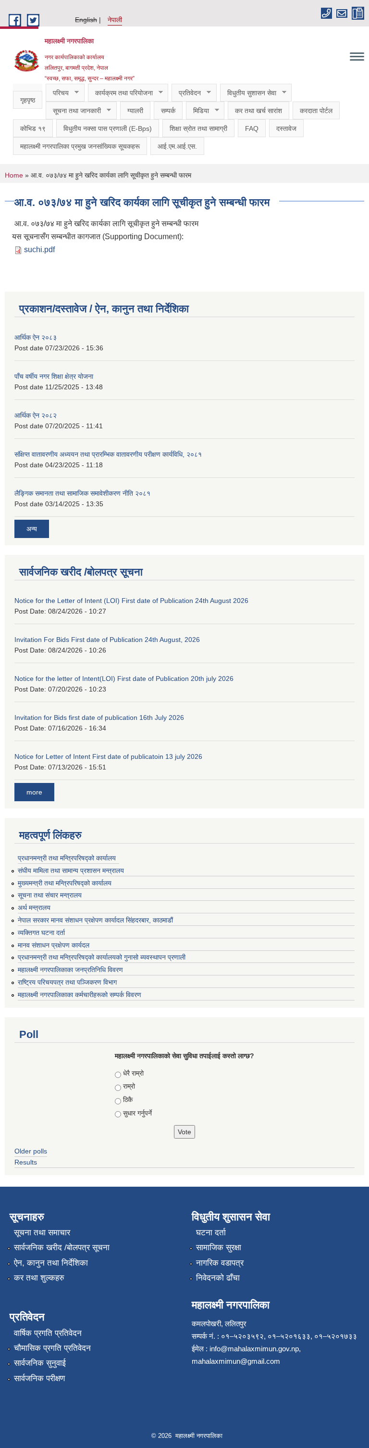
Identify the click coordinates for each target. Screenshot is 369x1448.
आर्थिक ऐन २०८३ (35, 337)
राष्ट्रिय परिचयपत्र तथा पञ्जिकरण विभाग (67, 982)
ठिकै (128, 1099)
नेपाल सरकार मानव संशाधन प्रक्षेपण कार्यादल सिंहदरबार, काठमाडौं (100, 920)
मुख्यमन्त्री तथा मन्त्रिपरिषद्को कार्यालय (64, 883)
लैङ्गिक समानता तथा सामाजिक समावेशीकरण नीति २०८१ (82, 493)
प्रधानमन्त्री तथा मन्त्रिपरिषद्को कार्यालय (67, 858)
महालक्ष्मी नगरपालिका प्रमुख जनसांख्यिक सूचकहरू (80, 146)
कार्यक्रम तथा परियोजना (120, 93)
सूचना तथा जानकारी (73, 111)
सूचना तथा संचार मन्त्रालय (50, 895)
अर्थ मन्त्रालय (34, 907)
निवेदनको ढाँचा (218, 1277)
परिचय (57, 93)
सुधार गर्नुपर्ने (137, 1113)
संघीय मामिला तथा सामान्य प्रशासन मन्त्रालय (71, 870)
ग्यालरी (135, 111)
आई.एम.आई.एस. (177, 146)
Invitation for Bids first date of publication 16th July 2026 (99, 717)
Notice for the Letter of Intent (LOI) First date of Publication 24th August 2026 (131, 600)
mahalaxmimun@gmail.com (236, 1361)
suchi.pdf (39, 249)
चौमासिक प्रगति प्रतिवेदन (52, 1348)
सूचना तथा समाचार (42, 1232)
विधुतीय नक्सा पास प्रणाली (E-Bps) (107, 128)
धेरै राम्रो (133, 1073)
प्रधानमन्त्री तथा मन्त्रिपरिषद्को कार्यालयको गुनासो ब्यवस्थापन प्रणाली (101, 957)
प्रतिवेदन (186, 93)
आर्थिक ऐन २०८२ (35, 415)
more (34, 792)
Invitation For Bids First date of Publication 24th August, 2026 (107, 639)
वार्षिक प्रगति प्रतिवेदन (48, 1333)
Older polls (30, 1151)
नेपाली (115, 20)
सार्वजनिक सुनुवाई (40, 1363)
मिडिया (197, 111)
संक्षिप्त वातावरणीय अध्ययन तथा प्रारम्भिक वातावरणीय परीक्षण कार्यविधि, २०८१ (108, 454)
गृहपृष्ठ (27, 100)
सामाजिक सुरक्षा (218, 1247)
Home (14, 175)
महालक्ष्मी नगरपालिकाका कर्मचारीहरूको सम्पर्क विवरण (79, 995)
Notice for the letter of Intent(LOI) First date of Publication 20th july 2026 (124, 678)
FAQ (251, 128)
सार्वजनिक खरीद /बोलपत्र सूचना (62, 1247)
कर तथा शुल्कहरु (39, 1277)
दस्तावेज (286, 128)
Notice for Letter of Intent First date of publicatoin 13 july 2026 (108, 756)
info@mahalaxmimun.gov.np (254, 1349)
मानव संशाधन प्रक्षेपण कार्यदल (53, 945)
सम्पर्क (168, 111)
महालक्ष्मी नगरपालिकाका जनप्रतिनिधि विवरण (70, 970)
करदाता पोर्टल (316, 111)
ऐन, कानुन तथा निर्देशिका (51, 1263)
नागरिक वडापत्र (220, 1263)
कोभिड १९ (33, 128)
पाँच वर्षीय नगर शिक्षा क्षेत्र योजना (53, 376)
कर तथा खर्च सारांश (258, 111)
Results (25, 1162)
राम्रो (129, 1086)
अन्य (31, 529)
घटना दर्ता (211, 1232)
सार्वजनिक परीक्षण (39, 1378)
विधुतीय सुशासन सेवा (248, 93)
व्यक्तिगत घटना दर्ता (41, 932)
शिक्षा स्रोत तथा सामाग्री (198, 128)
